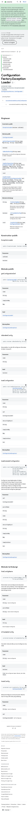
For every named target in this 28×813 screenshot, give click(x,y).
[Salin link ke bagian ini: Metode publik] (15, 269)
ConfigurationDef (8, 137)
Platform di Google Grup (7, 776)
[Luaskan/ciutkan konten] (12, 55)
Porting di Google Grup (6, 781)
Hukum (19, 804)
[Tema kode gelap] (26, 244)
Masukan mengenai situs (13, 806)
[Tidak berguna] (20, 52)
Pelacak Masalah (5, 799)
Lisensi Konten (17, 735)
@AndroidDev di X (5, 769)
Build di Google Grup (6, 778)
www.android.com (5, 792)
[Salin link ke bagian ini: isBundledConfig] (13, 335)
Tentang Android (5, 804)
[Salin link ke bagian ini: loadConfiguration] (15, 381)
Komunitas (13, 804)
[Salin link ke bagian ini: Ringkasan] (11, 118)
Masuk (24, 1)
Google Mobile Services (6, 794)
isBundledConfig (7, 151)
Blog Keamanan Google (6, 773)
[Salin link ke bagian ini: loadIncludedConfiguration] (20, 461)
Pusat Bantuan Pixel (5, 789)
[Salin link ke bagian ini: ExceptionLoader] (14, 240)
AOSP (2, 48)
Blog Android (4, 771)
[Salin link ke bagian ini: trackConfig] (10, 681)
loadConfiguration (8, 163)
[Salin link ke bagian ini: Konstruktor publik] (18, 236)
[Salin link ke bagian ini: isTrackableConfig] (15, 632)
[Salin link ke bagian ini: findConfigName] (14, 572)
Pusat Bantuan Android (6, 787)
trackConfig (13, 222)
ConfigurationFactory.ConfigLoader (12, 91)
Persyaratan (4, 751)
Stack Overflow (5, 796)
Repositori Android (5, 748)
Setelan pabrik (4, 758)
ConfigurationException (10, 327)
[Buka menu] (2, 2)
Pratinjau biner (4, 755)
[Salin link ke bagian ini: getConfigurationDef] (17, 274)
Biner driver (4, 760)
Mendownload (4, 753)
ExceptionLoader (7, 127)
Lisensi (23, 804)
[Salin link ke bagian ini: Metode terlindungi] (19, 567)
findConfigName (14, 202)
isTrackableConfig (15, 213)
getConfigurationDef (9, 141)
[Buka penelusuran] (17, 2)
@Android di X (4, 766)
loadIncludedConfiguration (6, 177)
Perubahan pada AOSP (18, 25)
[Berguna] (17, 52)
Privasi (3, 806)
